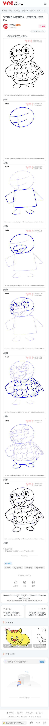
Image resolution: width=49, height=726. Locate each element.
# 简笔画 (29, 567)
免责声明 (19, 713)
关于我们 (38, 713)
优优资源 (24, 716)
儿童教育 (17, 10)
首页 (5, 10)
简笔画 (32, 10)
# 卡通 (7, 567)
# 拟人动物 (40, 567)
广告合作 (29, 713)
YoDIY (32, 716)
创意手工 (25, 10)
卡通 (38, 10)
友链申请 (10, 713)
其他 (10, 10)
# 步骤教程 (18, 567)
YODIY (12, 25)
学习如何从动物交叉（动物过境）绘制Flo (23, 18)
